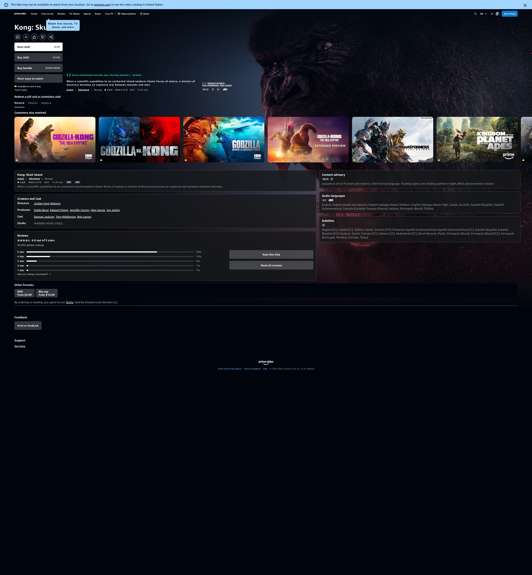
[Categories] (492, 13)
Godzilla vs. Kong (139, 139)
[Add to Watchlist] (26, 37)
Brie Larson (226, 85)
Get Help (19, 346)
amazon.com (102, 4)
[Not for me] (42, 37)
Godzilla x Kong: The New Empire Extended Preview (308, 139)
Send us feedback (252, 368)
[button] (34, 274)
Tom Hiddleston (210, 85)
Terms (69, 302)
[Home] (20, 14)
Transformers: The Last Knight (392, 139)
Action (69, 89)
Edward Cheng (59, 210)
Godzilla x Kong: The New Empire (54, 139)
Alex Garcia (98, 210)
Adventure (83, 89)
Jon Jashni (113, 210)
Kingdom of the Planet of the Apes (477, 139)
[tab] (19, 102)
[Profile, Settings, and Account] (497, 13)
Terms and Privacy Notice (230, 368)
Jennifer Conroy (79, 210)
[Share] (51, 37)
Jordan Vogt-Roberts (47, 203)
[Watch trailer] (17, 37)
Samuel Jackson (216, 83)
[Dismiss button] (525, 5)
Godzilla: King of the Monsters (223, 139)
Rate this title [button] (271, 254)
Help (265, 368)
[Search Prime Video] (475, 13)
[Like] (34, 37)
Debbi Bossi (41, 210)
